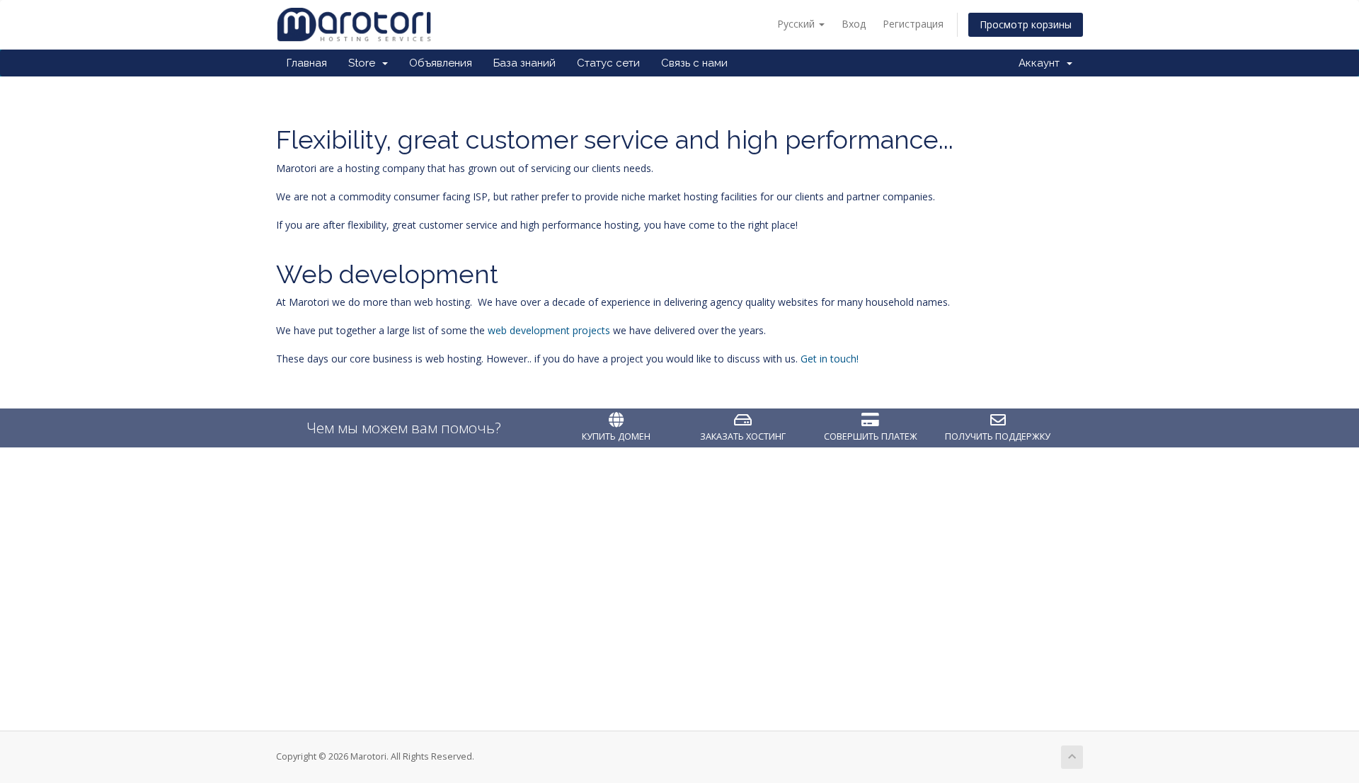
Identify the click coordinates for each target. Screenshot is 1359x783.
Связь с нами (694, 63)
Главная (307, 63)
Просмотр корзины (1026, 24)
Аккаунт (1042, 63)
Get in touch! (830, 358)
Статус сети (608, 63)
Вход (854, 23)
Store (364, 63)
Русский (797, 23)
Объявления (440, 63)
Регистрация (913, 23)
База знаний (524, 63)
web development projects (549, 330)
